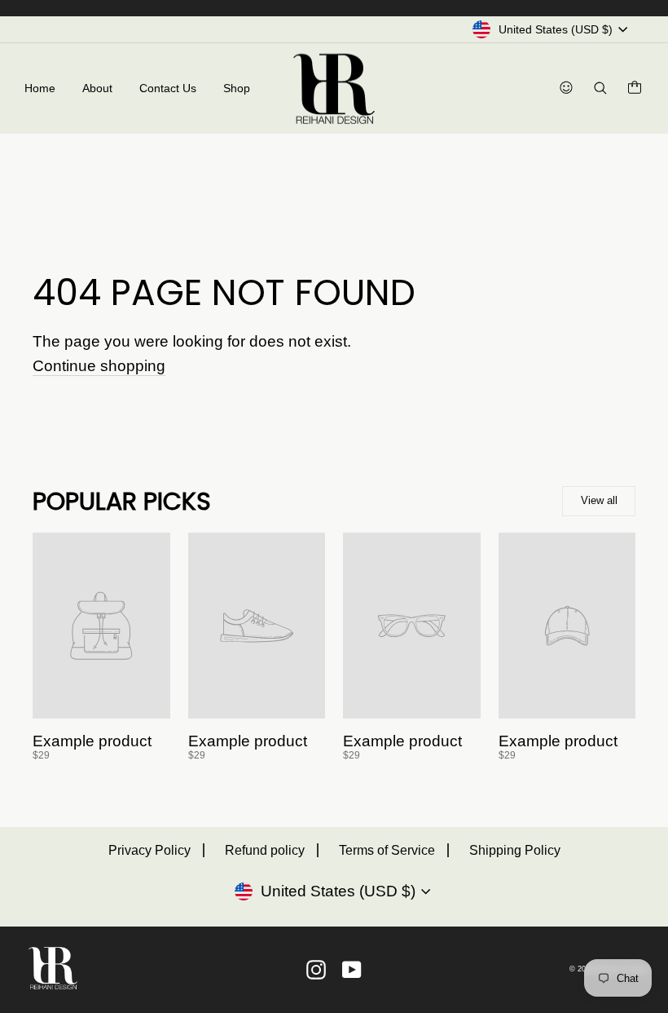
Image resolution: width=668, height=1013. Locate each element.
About (97, 88)
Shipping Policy (514, 850)
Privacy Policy (149, 850)
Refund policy (265, 850)
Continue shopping (99, 366)
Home (39, 88)
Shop (236, 88)
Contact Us (167, 88)
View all (599, 500)
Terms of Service (387, 850)
